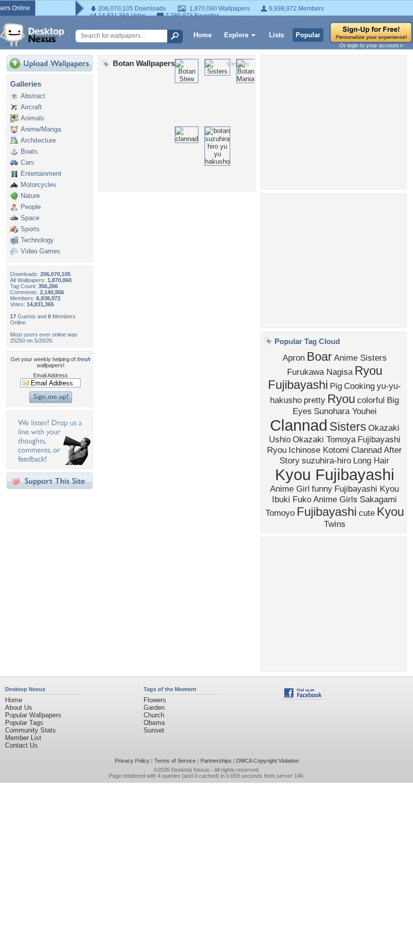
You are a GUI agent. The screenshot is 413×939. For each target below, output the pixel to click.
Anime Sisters (360, 358)
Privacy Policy (132, 761)
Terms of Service (175, 761)
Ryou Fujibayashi (325, 377)
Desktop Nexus (190, 770)
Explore (236, 35)
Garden (154, 707)
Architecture (38, 140)
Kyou (390, 511)
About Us (18, 707)
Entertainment (41, 173)
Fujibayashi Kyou (366, 489)
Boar (319, 356)
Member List (23, 738)
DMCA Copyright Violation (267, 761)
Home (202, 35)
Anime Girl (290, 489)
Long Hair (371, 460)
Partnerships (216, 761)
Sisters (347, 426)
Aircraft (31, 107)
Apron (294, 358)
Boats (29, 151)
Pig (336, 386)
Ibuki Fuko (291, 499)
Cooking (359, 386)
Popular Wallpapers (33, 715)
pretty (314, 400)
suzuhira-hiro (326, 460)
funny (322, 489)
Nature (30, 195)
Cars (27, 162)
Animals (32, 118)
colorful (371, 400)
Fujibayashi (327, 511)
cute (367, 513)
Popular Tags (24, 722)
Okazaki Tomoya (324, 439)
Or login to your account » (371, 45)
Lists (276, 35)
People (31, 207)
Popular (308, 35)
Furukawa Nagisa (320, 372)
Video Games (40, 251)
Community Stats (30, 730)
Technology (37, 240)
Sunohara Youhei (345, 411)
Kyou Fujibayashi (334, 474)
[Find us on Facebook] (303, 697)
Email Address (50, 375)
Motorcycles (38, 184)
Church (154, 715)
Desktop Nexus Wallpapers (32, 34)
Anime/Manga (41, 129)
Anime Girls (335, 499)
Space (30, 218)
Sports (30, 229)
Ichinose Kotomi (319, 450)
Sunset (154, 730)
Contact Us (21, 745)
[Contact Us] (53, 462)
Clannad (298, 425)
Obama (154, 722)
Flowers (155, 700)
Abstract (33, 96)
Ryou (341, 399)
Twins (335, 524)
